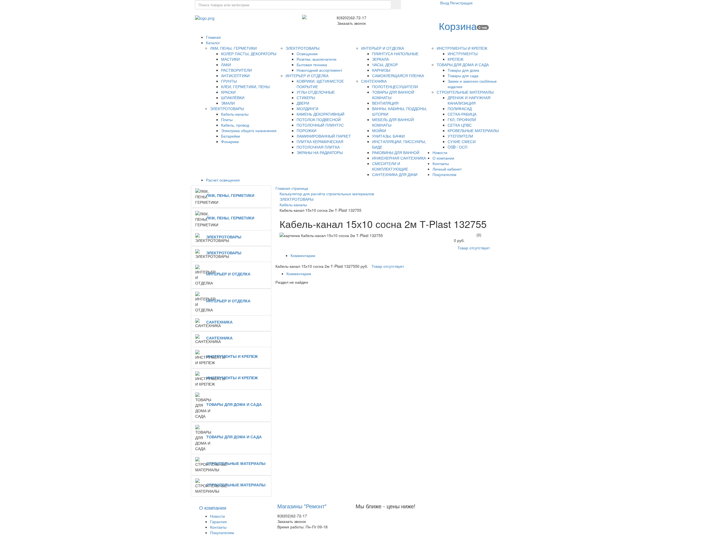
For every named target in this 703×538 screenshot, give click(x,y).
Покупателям (222, 532)
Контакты (218, 527)
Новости (217, 516)
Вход (445, 2)
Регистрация (461, 2)
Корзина (458, 26)
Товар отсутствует (473, 247)
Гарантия (218, 521)
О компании (212, 507)
